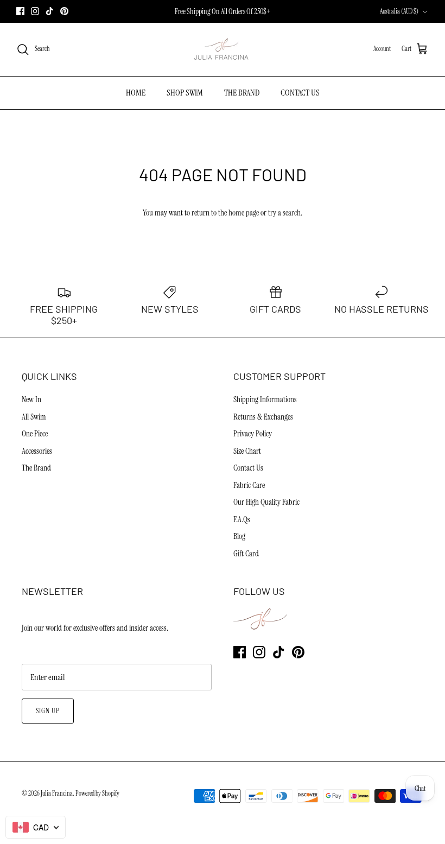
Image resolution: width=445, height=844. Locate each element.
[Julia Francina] (222, 49)
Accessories (37, 451)
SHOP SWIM (185, 92)
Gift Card (246, 553)
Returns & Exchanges (263, 416)
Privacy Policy (252, 433)
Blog (239, 536)
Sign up (48, 710)
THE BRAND (241, 92)
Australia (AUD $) (399, 11)
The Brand (36, 467)
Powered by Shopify (97, 793)
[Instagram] (35, 11)
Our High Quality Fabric (266, 502)
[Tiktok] (50, 11)
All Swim (34, 416)
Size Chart (247, 451)
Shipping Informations (265, 399)
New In (31, 399)
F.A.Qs (241, 519)
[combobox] (35, 827)
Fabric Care (249, 485)
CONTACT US (300, 92)
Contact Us (248, 467)
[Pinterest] (64, 11)
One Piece (35, 433)
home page (243, 212)
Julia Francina (57, 793)
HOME (135, 92)
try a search (284, 212)
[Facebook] (20, 11)
